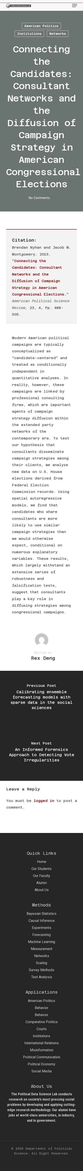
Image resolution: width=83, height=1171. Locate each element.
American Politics (41, 26)
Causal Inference (42, 921)
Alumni (41, 883)
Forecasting (41, 935)
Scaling (41, 963)
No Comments (39, 198)
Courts (42, 1029)
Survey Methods (41, 970)
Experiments (41, 928)
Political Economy (41, 1064)
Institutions (29, 33)
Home (41, 862)
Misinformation (41, 1050)
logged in (44, 801)
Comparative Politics (41, 1022)
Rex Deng (43, 658)
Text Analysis (41, 977)
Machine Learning (41, 942)
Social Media (41, 1071)
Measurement (41, 949)
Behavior (41, 1008)
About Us (42, 890)
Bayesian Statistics (41, 914)
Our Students (41, 869)
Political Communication (41, 1057)
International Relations (41, 1043)
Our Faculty (41, 876)
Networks (57, 33)
